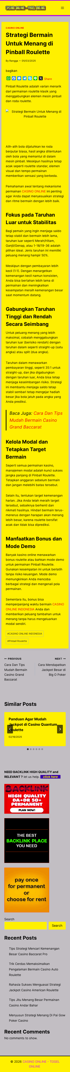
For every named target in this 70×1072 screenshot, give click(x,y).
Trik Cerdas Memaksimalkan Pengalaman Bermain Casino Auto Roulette (33, 969)
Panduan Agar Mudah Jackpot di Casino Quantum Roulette (33, 724)
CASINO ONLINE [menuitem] (34, 191)
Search (9, 919)
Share (48, 79)
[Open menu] (62, 8)
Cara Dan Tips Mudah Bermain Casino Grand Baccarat (36, 420)
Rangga (13, 60)
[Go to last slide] (10, 729)
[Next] (60, 729)
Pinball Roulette (17, 641)
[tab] (28, 749)
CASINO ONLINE (15, 28)
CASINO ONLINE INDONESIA (24, 633)
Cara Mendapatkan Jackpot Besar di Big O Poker (52, 666)
